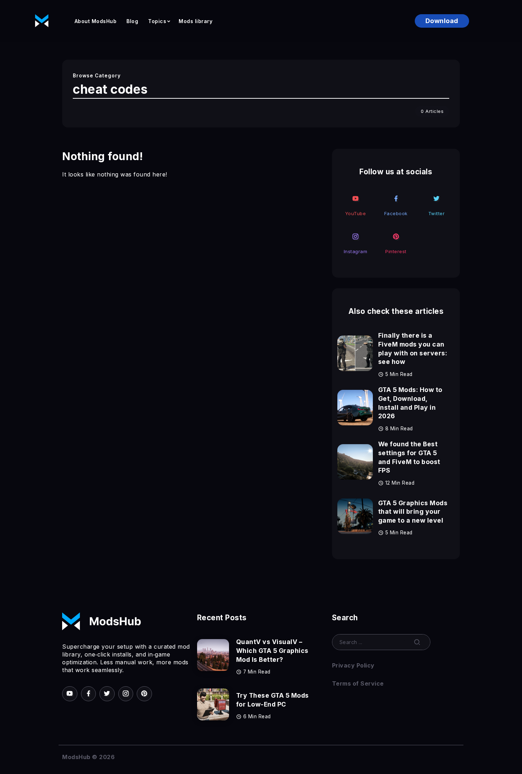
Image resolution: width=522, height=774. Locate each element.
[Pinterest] (396, 243)
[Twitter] (436, 205)
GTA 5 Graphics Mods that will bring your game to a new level (413, 511)
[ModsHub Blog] (42, 20)
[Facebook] (396, 205)
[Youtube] (355, 205)
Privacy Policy (353, 665)
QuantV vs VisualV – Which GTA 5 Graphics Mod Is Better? (272, 650)
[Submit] (417, 642)
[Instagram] (355, 243)
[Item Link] (355, 353)
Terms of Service (358, 683)
